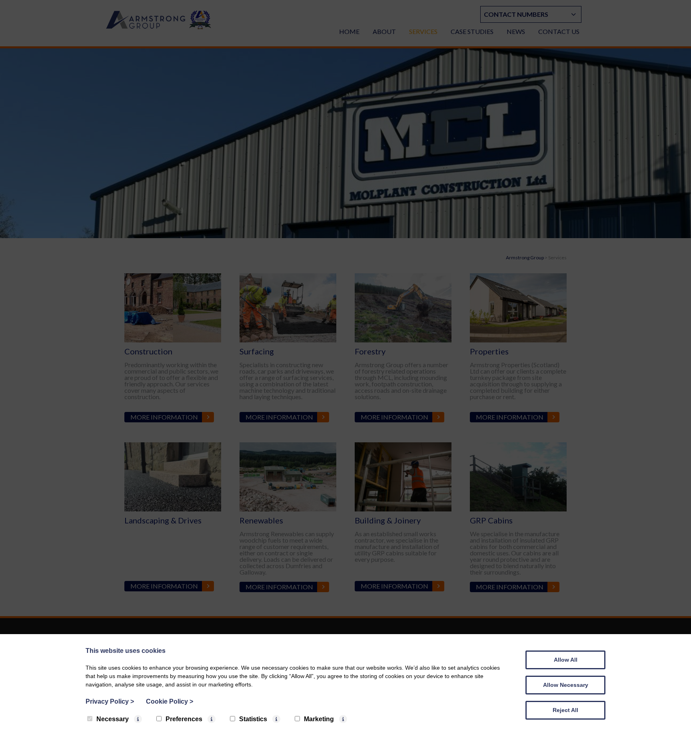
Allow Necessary (565, 685)
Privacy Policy (110, 701)
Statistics (253, 719)
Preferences (184, 719)
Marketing (319, 719)
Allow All (565, 659)
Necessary (112, 719)
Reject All (565, 710)
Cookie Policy (169, 701)
